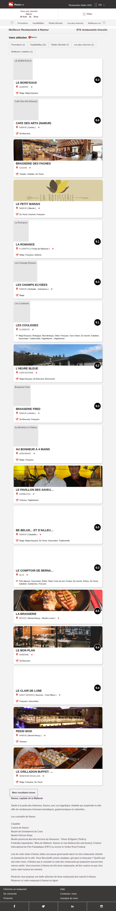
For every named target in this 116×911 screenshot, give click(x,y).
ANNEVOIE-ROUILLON (29, 776)
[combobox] (102, 5)
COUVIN (23, 168)
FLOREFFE (24, 249)
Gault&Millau (38, 23)
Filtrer (89, 14)
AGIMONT (24, 87)
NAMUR (22, 127)
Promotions (23, 23)
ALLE (21, 575)
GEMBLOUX (24, 494)
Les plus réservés (75, 23)
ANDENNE (24, 654)
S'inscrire (8, 898)
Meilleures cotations (97, 23)
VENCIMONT (25, 453)
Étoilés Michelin (56, 23)
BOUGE (22, 618)
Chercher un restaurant (14, 889)
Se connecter (10, 894)
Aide (62, 889)
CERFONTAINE (26, 373)
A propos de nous (69, 898)
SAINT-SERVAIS (26, 695)
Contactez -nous (68, 894)
